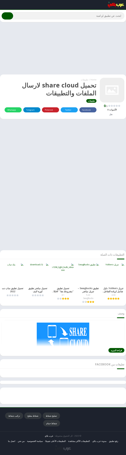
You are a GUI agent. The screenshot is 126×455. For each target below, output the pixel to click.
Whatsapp (11, 110)
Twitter (68, 110)
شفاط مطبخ (32, 415)
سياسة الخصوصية (35, 441)
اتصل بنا (11, 441)
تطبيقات (84, 79)
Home (93, 79)
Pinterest (49, 110)
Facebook (86, 110)
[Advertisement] (63, 48)
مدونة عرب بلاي (99, 441)
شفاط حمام (51, 423)
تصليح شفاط (51, 415)
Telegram (30, 110)
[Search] (7, 16)
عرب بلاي (49, 435)
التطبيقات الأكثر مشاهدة (79, 441)
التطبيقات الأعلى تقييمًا (55, 441)
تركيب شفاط (14, 415)
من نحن (21, 441)
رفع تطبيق (113, 441)
